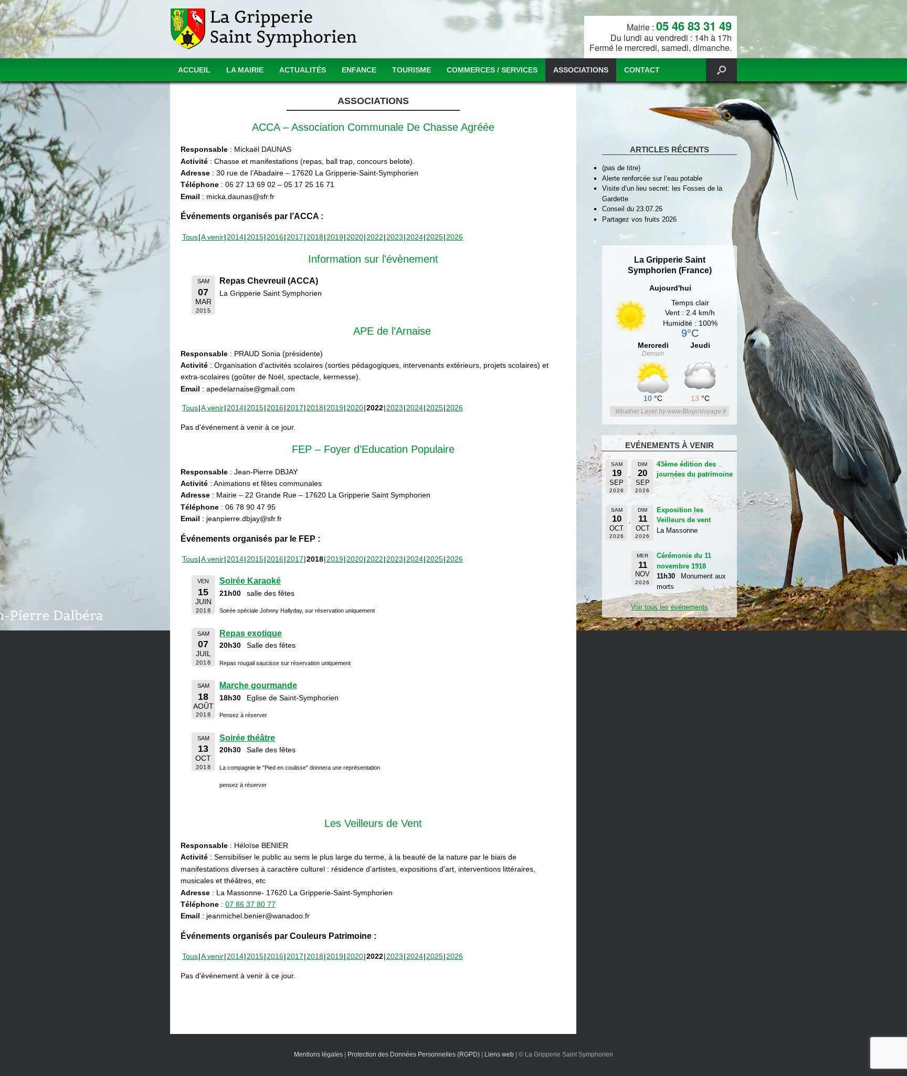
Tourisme (411, 70)
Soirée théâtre (247, 737)
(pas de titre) (621, 168)
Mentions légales (318, 1054)
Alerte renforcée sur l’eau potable (652, 178)
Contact (642, 70)
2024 (414, 237)
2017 (295, 237)
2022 (374, 237)
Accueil (194, 70)
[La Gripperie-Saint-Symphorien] (265, 29)
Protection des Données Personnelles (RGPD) (413, 1054)
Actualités (302, 70)
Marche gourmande (258, 685)
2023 (394, 237)
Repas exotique (250, 633)
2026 (454, 237)
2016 (275, 237)
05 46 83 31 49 (694, 25)
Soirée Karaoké (250, 580)
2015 (255, 237)
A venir (212, 237)
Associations (580, 70)
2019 (334, 237)
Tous (190, 237)
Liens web (499, 1054)
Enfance (359, 70)
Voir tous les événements (669, 607)
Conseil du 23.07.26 (632, 209)
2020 (354, 237)
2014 (235, 237)
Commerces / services (492, 70)
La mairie (244, 70)
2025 (434, 237)
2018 (315, 237)
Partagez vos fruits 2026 (639, 219)
